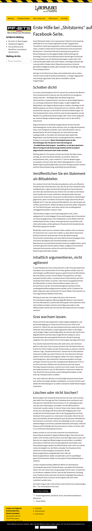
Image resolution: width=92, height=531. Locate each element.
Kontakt (38, 508)
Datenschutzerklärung (48, 527)
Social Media (40, 501)
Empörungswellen (43, 495)
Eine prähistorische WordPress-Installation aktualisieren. (17, 49)
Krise (61, 495)
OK (37, 527)
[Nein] (89, 526)
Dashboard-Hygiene (16, 44)
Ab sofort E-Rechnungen (17, 41)
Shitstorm (37, 498)
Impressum (39, 514)
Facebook (54, 495)
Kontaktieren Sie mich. (50, 486)
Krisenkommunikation (72, 495)
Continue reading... (42, 491)
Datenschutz (40, 511)
